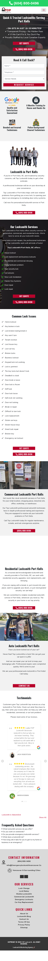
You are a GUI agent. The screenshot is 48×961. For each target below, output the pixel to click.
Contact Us (24, 685)
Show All (42, 817)
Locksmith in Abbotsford (11, 815)
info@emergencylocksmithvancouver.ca (24, 865)
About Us (24, 913)
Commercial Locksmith (24, 897)
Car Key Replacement (24, 902)
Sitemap (24, 927)
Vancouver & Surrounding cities (26, 870)
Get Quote (24, 43)
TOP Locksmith (27, 942)
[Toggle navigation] (43, 10)
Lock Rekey (24, 891)
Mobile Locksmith (24, 894)
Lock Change (23, 888)
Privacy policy (24, 925)
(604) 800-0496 (26, 3)
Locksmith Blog (24, 916)
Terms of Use (24, 922)
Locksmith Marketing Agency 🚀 (24, 947)
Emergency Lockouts (24, 899)
